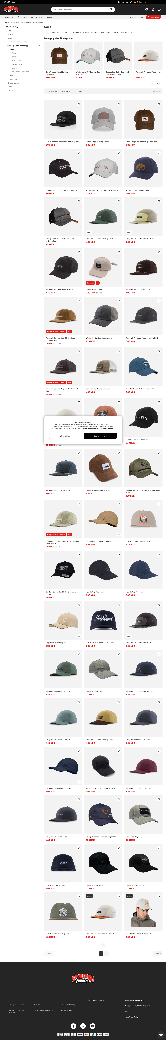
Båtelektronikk (22, 17)
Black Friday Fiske (131, 1017)
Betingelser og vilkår (16, 1005)
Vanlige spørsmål (66, 1010)
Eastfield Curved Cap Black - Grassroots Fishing (61, 593)
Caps (41, 22)
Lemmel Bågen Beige (94, 289)
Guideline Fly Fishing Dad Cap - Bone (139, 934)
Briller (9, 87)
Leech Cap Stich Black (94, 885)
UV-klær (10, 34)
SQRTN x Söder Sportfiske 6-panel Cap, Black (63, 142)
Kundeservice (123, 2)
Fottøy (9, 38)
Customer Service (97, 1000)
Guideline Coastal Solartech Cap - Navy (140, 389)
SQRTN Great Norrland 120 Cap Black (100, 643)
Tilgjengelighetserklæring (43, 1010)
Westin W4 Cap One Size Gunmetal (99, 338)
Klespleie (10, 90)
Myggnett (13, 79)
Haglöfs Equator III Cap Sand (57, 643)
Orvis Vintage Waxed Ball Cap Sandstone (57, 73)
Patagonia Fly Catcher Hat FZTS (58, 490)
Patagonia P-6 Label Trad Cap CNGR (99, 239)
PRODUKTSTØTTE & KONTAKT (16, 1011)
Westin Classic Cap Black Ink (137, 439)
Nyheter (133, 17)
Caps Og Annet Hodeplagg (29, 22)
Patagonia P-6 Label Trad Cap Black (59, 289)
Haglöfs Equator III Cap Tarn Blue (58, 788)
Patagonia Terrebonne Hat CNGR (58, 691)
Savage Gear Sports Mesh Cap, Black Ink (61, 190)
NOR (11, 2)
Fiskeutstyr (9, 17)
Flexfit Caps (16, 60)
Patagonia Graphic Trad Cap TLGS (58, 740)
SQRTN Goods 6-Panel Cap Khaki (138, 541)
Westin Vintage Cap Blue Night (137, 190)
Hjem (7, 22)
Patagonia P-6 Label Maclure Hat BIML (148, 73)
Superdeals (154, 17)
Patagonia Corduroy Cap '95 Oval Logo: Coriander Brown (61, 339)
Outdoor (49, 17)
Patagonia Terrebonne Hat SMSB (138, 740)
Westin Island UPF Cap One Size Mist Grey (88, 73)
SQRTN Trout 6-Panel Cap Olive (58, 934)
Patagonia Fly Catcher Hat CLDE (138, 289)
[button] (145, 2)
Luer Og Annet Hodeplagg (19, 72)
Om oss (37, 1005)
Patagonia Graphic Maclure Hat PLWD (140, 239)
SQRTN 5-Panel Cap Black (56, 885)
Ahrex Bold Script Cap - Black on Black (100, 788)
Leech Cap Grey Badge (134, 837)
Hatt (11, 75)
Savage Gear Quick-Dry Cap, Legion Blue (101, 837)
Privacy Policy (90, 428)
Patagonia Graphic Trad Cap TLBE (138, 788)
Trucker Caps (17, 64)
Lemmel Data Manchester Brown (98, 490)
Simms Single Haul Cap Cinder (97, 142)
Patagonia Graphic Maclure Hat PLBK (140, 643)
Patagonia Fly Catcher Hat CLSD (98, 389)
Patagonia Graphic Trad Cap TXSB (58, 837)
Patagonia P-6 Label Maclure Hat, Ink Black (142, 338)
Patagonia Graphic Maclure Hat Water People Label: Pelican (62, 542)
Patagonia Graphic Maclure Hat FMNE (140, 691)
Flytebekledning (13, 83)
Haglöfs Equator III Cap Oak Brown (99, 541)
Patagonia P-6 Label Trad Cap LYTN (99, 740)
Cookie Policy (107, 428)
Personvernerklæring (67, 1005)
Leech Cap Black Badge (135, 885)
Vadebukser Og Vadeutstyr (17, 42)
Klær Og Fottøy (36, 17)
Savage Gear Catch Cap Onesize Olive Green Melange (143, 491)
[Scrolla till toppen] (103, 945)
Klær (9, 31)
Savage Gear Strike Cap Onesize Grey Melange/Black (118, 73)
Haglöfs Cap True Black (95, 592)
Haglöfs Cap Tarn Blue (134, 592)
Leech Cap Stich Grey (94, 691)
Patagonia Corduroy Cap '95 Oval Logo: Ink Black (62, 390)
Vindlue (14, 68)
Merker (141, 17)
